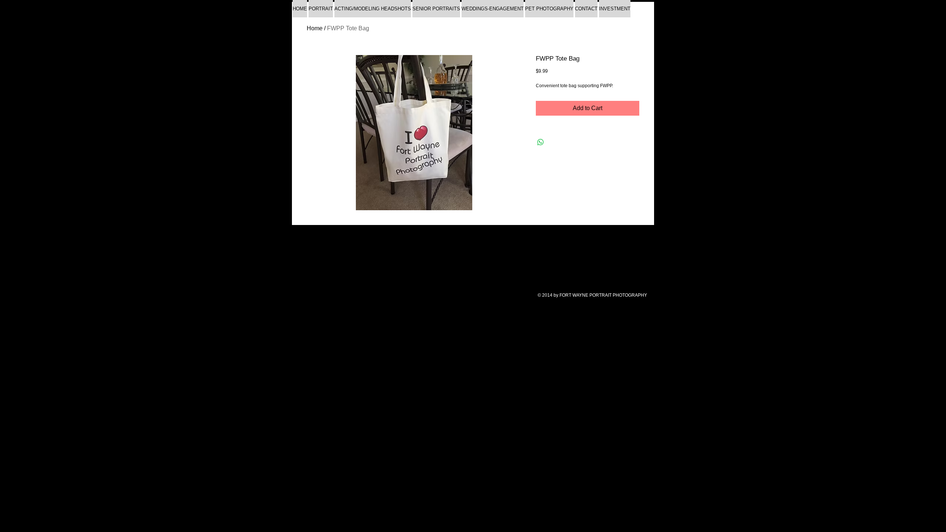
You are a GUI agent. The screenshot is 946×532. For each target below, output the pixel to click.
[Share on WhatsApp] (540, 142)
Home (315, 28)
